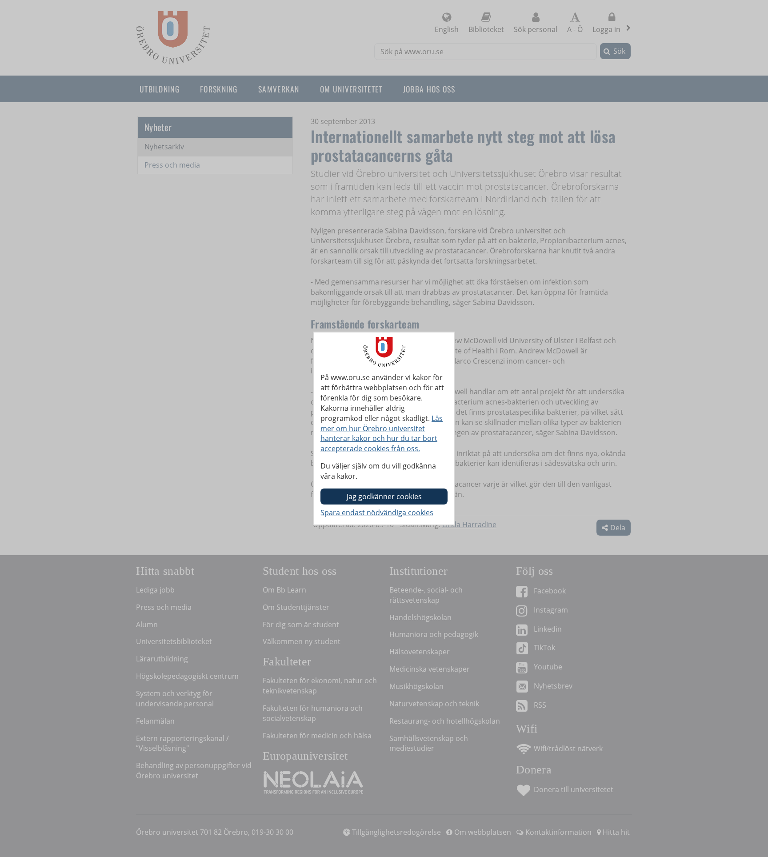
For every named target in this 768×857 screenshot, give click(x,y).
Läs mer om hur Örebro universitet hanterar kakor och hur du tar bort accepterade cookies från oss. (381, 433)
